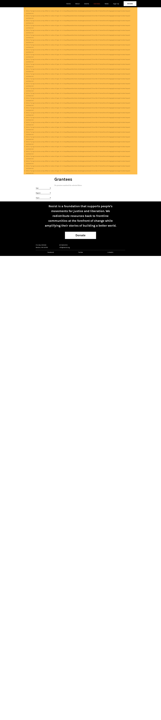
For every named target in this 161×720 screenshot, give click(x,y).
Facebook (50, 252)
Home (68, 4)
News (107, 4)
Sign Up (116, 4)
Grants (86, 4)
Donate (130, 4)
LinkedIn (110, 252)
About (77, 4)
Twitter (80, 252)
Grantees (97, 4)
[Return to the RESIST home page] (30, 3)
